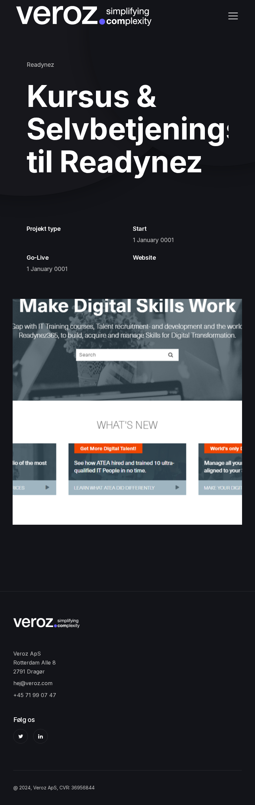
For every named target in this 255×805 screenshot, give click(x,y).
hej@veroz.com (32, 683)
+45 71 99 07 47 (34, 695)
